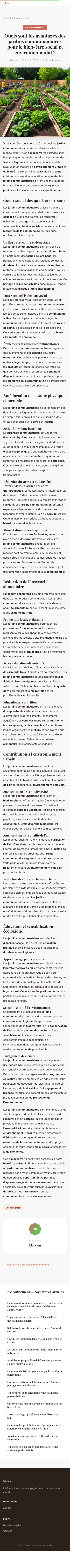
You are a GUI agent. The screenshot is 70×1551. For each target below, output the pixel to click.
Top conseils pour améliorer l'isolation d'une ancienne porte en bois (32, 1448)
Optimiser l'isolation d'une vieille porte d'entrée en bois (34, 1340)
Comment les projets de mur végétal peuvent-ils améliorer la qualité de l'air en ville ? (34, 1426)
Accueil (7, 18)
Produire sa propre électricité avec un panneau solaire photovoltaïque (34, 1362)
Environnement (21, 18)
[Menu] (63, 3)
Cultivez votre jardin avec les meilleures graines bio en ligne (35, 1405)
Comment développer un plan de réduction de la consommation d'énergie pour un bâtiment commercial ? (35, 1306)
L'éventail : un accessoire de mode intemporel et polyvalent (34, 1351)
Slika (7, 1481)
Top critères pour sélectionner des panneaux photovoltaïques (32, 1394)
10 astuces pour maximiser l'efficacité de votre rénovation (33, 1437)
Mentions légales (12, 1525)
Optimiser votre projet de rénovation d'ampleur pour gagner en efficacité (34, 1383)
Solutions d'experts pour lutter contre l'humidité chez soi (34, 1329)
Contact (7, 1530)
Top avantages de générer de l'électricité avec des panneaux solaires (33, 1318)
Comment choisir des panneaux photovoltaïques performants (34, 1372)
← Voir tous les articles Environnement (26, 1264)
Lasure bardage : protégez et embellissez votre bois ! (33, 1416)
